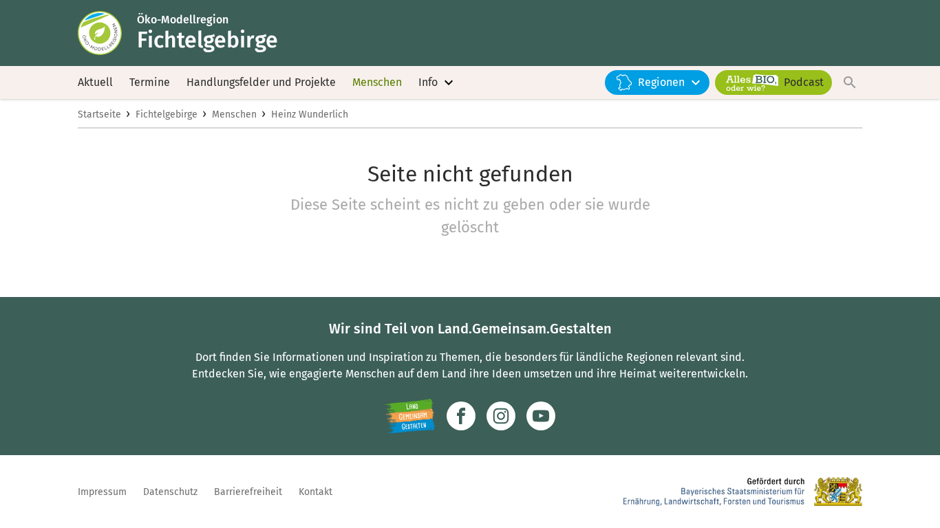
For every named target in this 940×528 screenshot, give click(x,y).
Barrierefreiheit (248, 492)
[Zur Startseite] (107, 33)
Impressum (102, 492)
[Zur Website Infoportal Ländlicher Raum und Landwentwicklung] (410, 416)
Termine (149, 82)
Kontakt (315, 492)
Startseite (99, 114)
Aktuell (95, 82)
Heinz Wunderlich (309, 114)
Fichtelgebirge (166, 114)
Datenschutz (170, 492)
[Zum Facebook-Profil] (461, 416)
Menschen (377, 82)
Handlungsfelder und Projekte (261, 82)
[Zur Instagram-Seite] (501, 416)
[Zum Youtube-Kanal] (540, 416)
